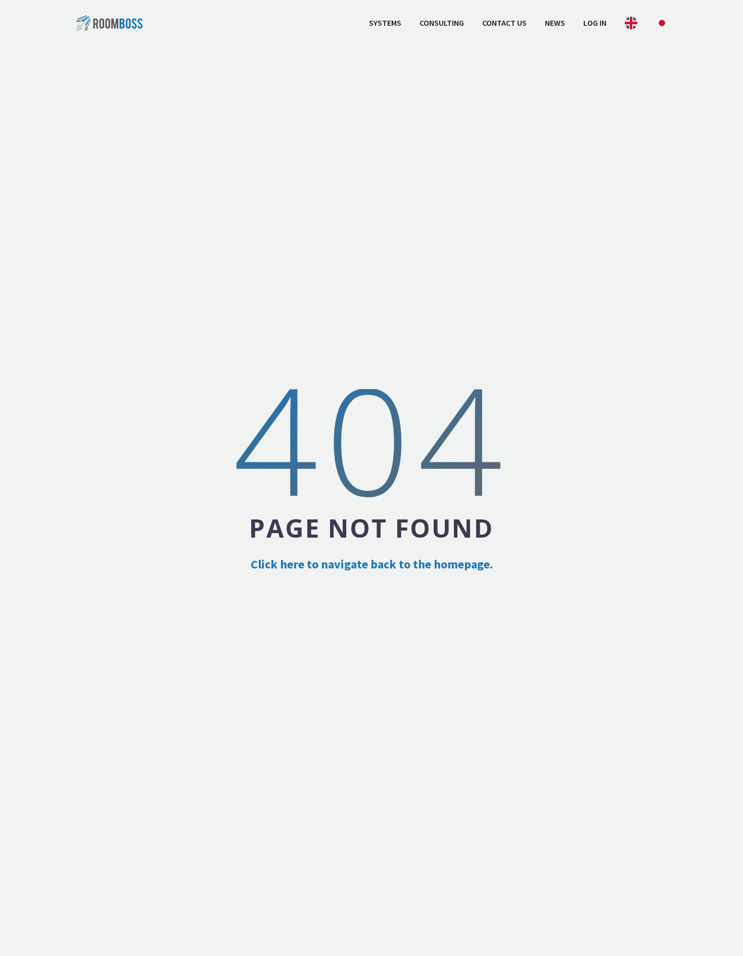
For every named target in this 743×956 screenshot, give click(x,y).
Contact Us (504, 23)
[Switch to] (631, 23)
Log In (595, 23)
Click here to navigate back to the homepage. (372, 564)
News (555, 23)
